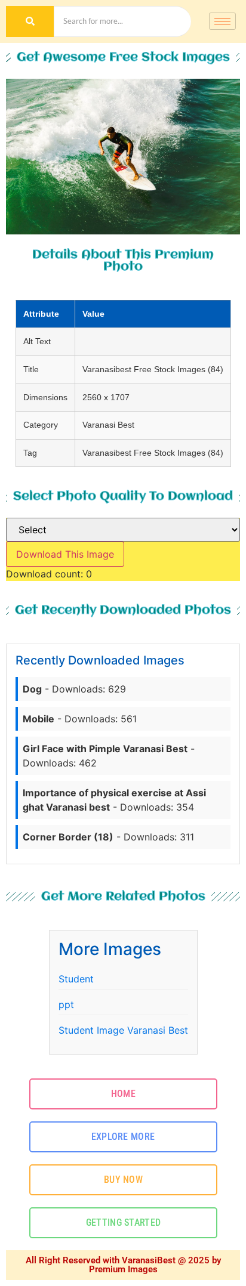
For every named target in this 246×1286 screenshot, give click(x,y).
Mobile (38, 719)
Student (76, 979)
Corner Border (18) (68, 837)
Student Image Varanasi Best (123, 1030)
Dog (32, 689)
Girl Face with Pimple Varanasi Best (105, 749)
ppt (66, 1004)
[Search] (30, 21)
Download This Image (65, 554)
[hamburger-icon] (222, 21)
